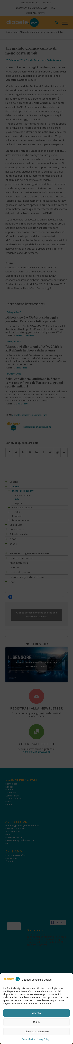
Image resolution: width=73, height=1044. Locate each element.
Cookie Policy (28, 1039)
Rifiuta (36, 1022)
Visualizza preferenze (37, 1031)
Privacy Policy (42, 1039)
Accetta (36, 1013)
